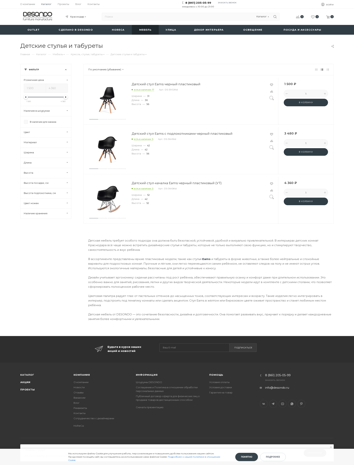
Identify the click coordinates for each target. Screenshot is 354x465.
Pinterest (301, 404)
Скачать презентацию (150, 407)
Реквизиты (80, 408)
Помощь (216, 374)
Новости (79, 387)
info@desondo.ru (277, 387)
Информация (146, 374)
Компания (82, 374)
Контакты (80, 413)
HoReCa (79, 425)
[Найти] (275, 16)
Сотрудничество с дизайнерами (94, 418)
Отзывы (79, 392)
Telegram (273, 404)
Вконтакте (264, 404)
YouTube (283, 404)
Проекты (27, 389)
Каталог (27, 374)
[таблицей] (327, 69)
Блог (76, 402)
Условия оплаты (219, 382)
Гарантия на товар (220, 392)
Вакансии (79, 397)
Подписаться (243, 347)
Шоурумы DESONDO (149, 382)
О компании (81, 382)
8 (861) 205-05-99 (198, 2)
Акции (25, 382)
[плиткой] (316, 69)
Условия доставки (220, 387)
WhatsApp (292, 404)
